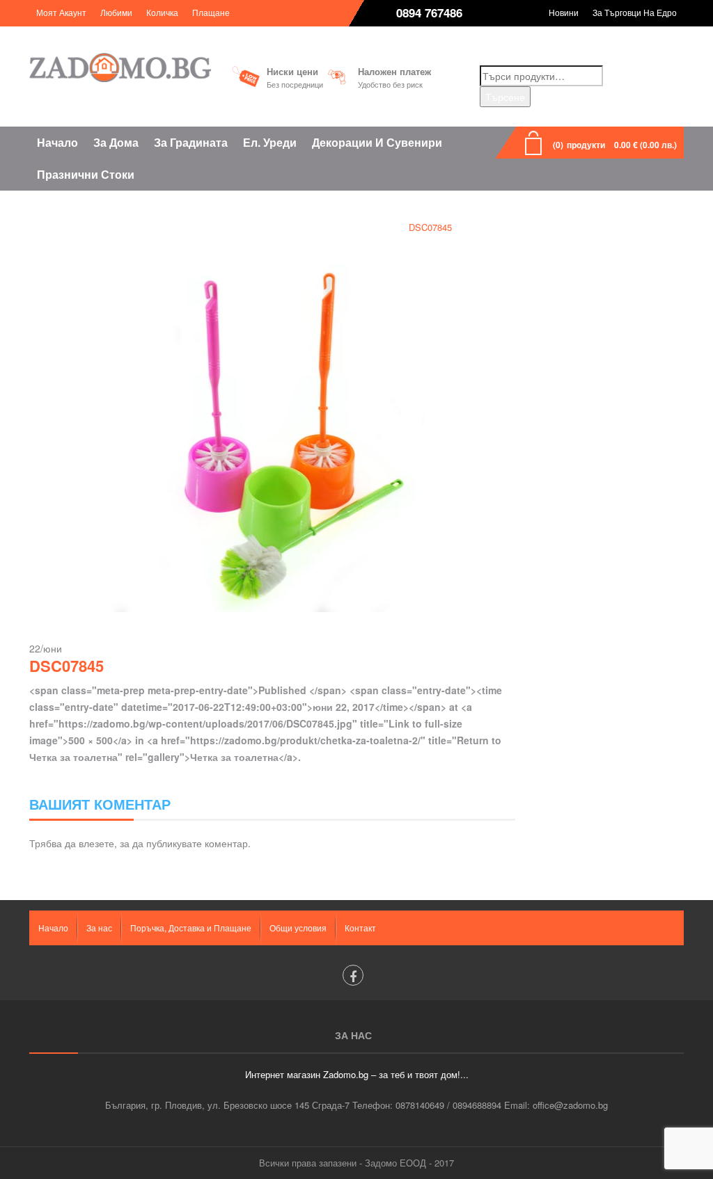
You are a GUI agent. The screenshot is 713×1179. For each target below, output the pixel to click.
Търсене (505, 97)
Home (273, 227)
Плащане (211, 12)
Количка (162, 12)
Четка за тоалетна (346, 227)
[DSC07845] (272, 437)
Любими (116, 12)
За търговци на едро (635, 12)
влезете (96, 843)
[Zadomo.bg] (120, 67)
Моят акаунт (61, 12)
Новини (564, 12)
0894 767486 (429, 12)
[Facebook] (353, 975)
